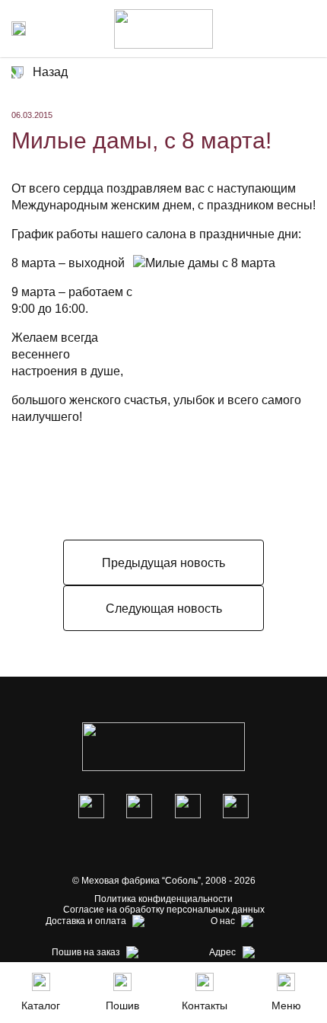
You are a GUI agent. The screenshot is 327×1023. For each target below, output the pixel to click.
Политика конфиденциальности (163, 899)
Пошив (122, 1005)
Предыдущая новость (163, 562)
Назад (50, 71)
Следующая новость (164, 608)
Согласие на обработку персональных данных (164, 909)
